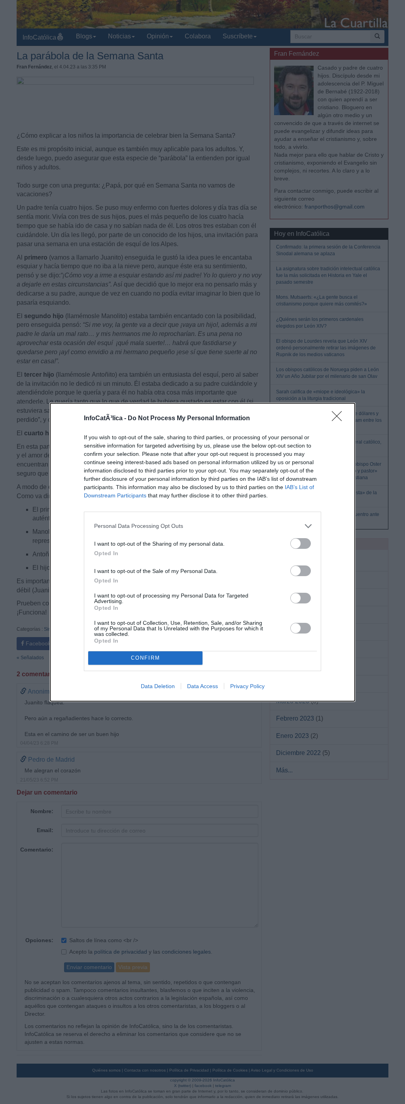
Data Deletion (158, 686)
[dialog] (202, 552)
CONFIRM (145, 658)
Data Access (202, 686)
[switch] (300, 543)
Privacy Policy (247, 686)
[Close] (339, 418)
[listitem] (202, 526)
